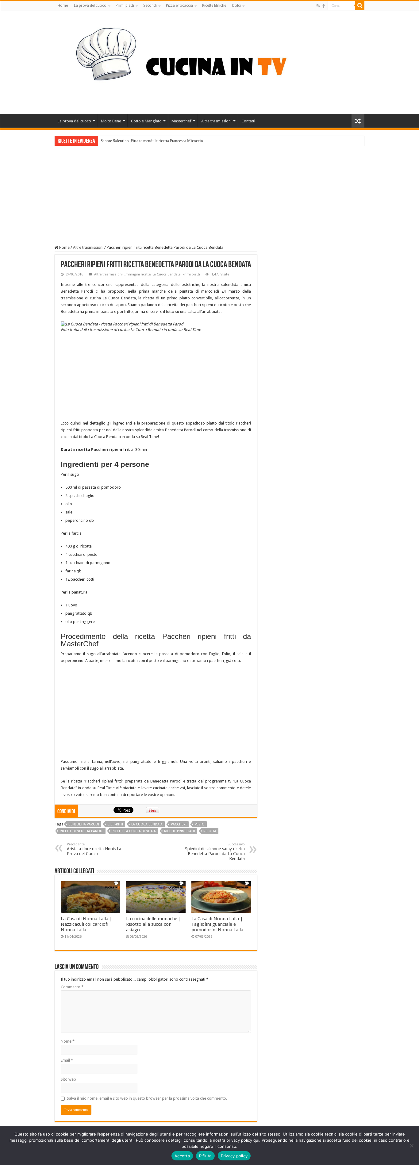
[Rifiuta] (411, 1146)
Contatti (248, 121)
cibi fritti (115, 824)
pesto (200, 824)
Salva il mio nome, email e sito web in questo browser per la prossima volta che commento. (147, 1098)
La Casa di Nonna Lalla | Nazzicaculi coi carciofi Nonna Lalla (86, 924)
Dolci (236, 5)
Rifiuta (205, 1155)
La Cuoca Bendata (166, 274)
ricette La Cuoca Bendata (134, 831)
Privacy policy (234, 1155)
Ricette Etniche (214, 5)
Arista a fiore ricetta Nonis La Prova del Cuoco (94, 849)
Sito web (68, 1079)
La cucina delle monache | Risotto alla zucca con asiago (153, 924)
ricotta (209, 831)
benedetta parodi (83, 824)
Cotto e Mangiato (146, 121)
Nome (68, 1041)
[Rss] (318, 6)
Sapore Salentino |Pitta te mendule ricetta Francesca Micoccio (152, 140)
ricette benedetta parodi (81, 831)
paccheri (178, 824)
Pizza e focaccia (179, 5)
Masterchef (181, 121)
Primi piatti (125, 5)
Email (67, 1060)
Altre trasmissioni (216, 121)
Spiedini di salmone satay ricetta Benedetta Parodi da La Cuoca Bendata (215, 851)
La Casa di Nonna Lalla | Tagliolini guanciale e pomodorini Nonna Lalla (217, 924)
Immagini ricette (138, 274)
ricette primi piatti (179, 831)
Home (63, 5)
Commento (72, 987)
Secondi (150, 5)
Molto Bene (111, 121)
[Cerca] (359, 5)
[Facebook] (323, 6)
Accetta (182, 1155)
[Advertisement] (209, 192)
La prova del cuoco (90, 5)
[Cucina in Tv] (209, 61)
